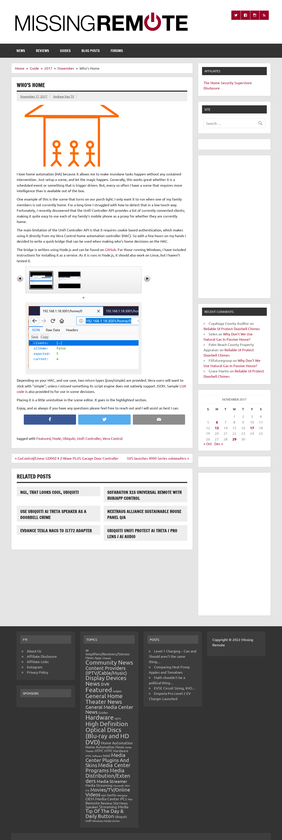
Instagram (35, 667)
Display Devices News (105, 681)
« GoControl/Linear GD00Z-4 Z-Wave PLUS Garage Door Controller (67, 458)
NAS (103, 795)
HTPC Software (93, 756)
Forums (117, 50)
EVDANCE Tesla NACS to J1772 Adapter (56, 530)
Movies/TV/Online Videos (107, 792)
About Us (34, 651)
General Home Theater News (104, 699)
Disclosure (212, 88)
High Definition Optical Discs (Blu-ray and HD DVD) (107, 733)
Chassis (106, 658)
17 (252, 428)
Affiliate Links (38, 661)
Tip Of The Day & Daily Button (104, 813)
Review (106, 803)
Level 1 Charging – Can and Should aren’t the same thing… (172, 656)
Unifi (88, 821)
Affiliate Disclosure (42, 656)
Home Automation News (104, 747)
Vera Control (112, 438)
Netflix (112, 795)
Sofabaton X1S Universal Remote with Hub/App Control (144, 495)
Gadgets (117, 691)
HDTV (118, 718)
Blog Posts (91, 50)
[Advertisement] (234, 227)
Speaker (91, 807)
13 (217, 428)
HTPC (99, 750)
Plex (130, 799)
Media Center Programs (107, 767)
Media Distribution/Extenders (107, 775)
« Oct (208, 443)
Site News (120, 803)
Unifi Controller (89, 438)
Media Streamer (112, 781)
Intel (106, 755)
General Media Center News (109, 709)
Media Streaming (98, 785)
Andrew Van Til (63, 96)
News (21, 50)
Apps (98, 658)
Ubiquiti (69, 438)
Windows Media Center (106, 821)
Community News (109, 662)
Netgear (122, 795)
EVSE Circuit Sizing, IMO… (174, 688)
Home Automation (117, 742)
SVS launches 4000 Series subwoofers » (158, 458)
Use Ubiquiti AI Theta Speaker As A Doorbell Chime (53, 514)
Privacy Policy (37, 672)
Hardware (99, 717)
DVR (105, 684)
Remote (92, 803)
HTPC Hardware (116, 751)
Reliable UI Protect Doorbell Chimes (232, 328)
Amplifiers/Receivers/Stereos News (107, 656)
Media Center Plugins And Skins (107, 760)
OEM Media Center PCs (106, 798)
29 (234, 439)
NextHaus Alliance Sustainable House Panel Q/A (144, 514)
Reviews (42, 50)
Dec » (218, 443)
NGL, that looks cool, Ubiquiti (49, 492)
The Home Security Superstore (228, 82)
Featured (43, 438)
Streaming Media (113, 806)
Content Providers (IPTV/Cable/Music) (106, 670)
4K (87, 650)
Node (56, 438)
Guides (65, 50)
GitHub (110, 249)
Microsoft (118, 785)
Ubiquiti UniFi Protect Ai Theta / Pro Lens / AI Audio (142, 533)
